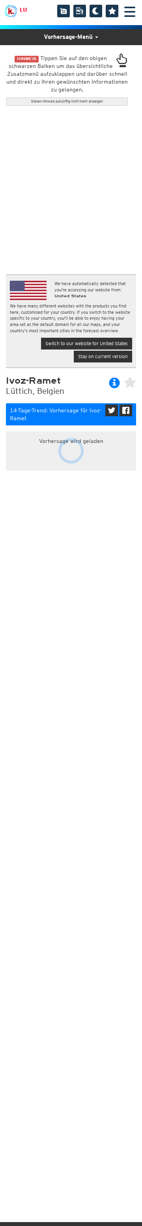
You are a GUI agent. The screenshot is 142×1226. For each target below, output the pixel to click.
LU (23, 10)
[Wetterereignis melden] (79, 11)
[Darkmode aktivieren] (96, 11)
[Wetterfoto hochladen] (63, 11)
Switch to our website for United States (86, 343)
